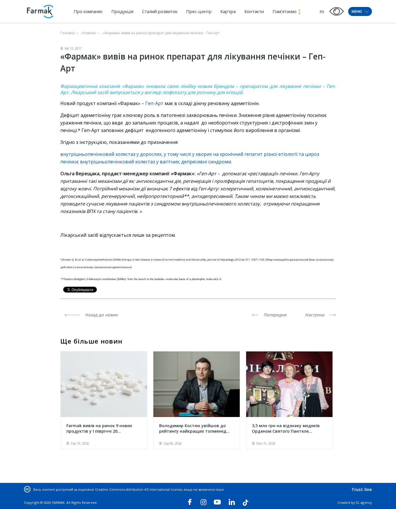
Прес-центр (199, 11)
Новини (89, 32)
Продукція (122, 11)
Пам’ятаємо (285, 11)
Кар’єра (228, 11)
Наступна (315, 314)
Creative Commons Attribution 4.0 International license (138, 489)
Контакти (254, 11)
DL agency (364, 502)
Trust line (361, 489)
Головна (67, 32)
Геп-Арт (154, 103)
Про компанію (88, 11)
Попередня (274, 314)
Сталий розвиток (159, 11)
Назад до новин (101, 314)
